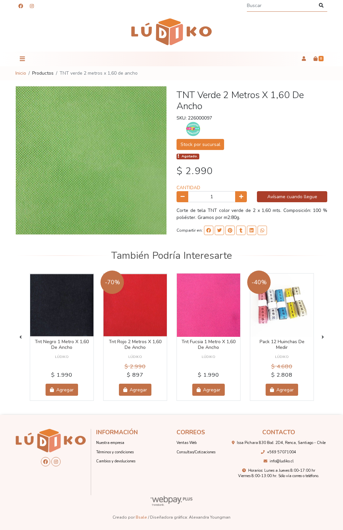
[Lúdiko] (193, 129)
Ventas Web (187, 442)
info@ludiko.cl (281, 461)
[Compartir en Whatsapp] (262, 230)
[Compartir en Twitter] (219, 230)
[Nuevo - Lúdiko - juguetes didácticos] (171, 32)
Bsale (141, 517)
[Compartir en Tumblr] (241, 230)
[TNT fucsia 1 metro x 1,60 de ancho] (208, 305)
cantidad (188, 187)
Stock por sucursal (200, 144)
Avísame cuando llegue (292, 197)
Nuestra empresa (110, 442)
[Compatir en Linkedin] (251, 230)
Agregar (64, 390)
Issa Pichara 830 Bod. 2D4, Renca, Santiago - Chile (281, 442)
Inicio (20, 73)
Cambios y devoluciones (115, 461)
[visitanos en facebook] (21, 6)
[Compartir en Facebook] (208, 230)
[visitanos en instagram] (32, 6)
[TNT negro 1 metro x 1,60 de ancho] (61, 305)
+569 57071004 (281, 452)
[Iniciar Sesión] (304, 59)
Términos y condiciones (115, 452)
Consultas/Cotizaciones (196, 452)
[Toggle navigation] (22, 59)
